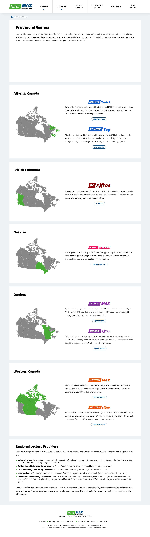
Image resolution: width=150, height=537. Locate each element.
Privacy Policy (54, 521)
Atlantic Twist (99, 119)
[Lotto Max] (12, 17)
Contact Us (103, 521)
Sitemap (42, 521)
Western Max (99, 397)
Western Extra (99, 425)
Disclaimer (90, 521)
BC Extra (99, 203)
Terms (80, 521)
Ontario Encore (99, 264)
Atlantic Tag (99, 147)
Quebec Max (99, 321)
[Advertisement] (75, 60)
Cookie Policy (69, 521)
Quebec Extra (99, 348)
